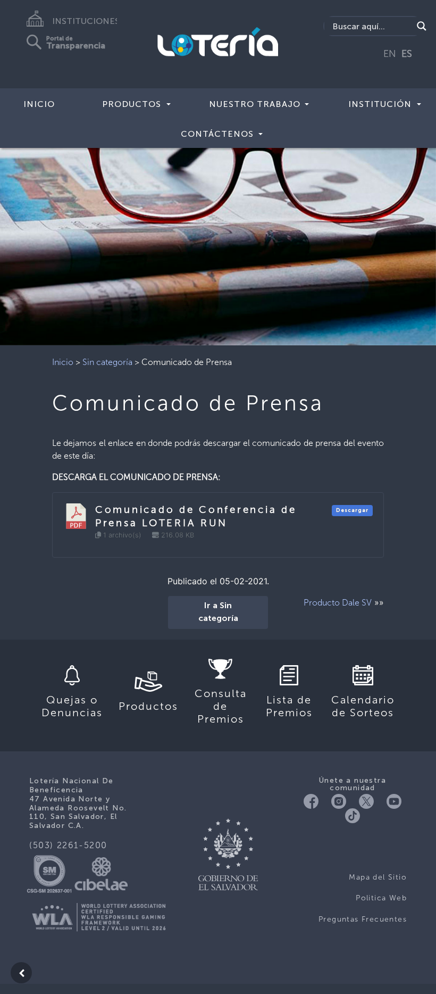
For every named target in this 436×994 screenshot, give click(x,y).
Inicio (39, 104)
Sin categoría (107, 362)
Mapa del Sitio (378, 877)
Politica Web (381, 897)
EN (389, 54)
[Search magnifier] (422, 26)
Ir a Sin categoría (218, 612)
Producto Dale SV (338, 603)
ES (406, 54)
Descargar (352, 510)
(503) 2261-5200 (68, 845)
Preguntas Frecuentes (362, 919)
